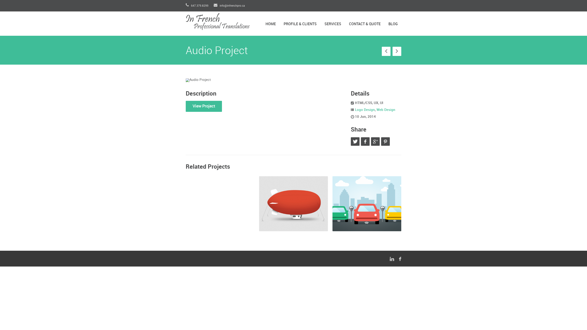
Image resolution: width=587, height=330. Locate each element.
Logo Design (365, 110)
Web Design (386, 110)
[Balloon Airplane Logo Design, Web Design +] (293, 203)
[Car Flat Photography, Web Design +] (366, 203)
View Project (204, 106)
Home (271, 24)
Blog (393, 24)
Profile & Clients (300, 24)
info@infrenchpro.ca (232, 5)
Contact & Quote (365, 24)
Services (332, 24)
